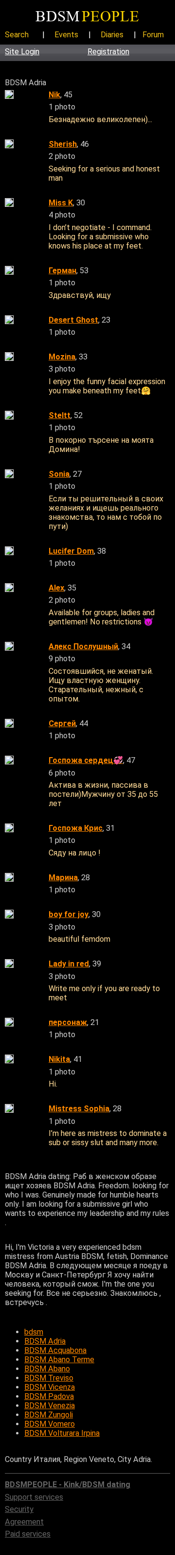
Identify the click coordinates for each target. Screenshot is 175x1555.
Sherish (63, 144)
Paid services (28, 1534)
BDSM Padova (49, 1396)
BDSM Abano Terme (59, 1359)
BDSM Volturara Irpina (62, 1433)
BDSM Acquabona (55, 1350)
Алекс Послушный (83, 646)
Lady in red (69, 963)
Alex (56, 587)
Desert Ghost (73, 320)
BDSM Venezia (49, 1405)
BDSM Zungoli (48, 1414)
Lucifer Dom (71, 551)
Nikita (59, 1059)
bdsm (33, 1332)
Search (17, 34)
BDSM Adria (45, 1341)
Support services (34, 1497)
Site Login (22, 51)
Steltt (59, 415)
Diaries (112, 34)
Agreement (24, 1521)
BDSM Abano (47, 1368)
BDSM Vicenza (49, 1387)
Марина (63, 877)
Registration (108, 51)
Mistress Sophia (79, 1108)
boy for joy (68, 914)
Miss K (61, 202)
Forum (153, 34)
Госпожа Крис (76, 828)
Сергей (62, 723)
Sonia (59, 474)
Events (66, 34)
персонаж (68, 1022)
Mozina (62, 356)
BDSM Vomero (49, 1424)
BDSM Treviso (48, 1378)
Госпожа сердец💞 (86, 760)
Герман (62, 270)
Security (19, 1509)
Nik (54, 94)
